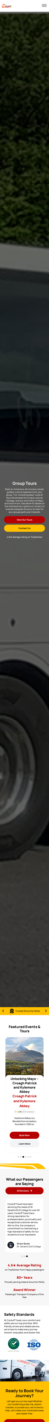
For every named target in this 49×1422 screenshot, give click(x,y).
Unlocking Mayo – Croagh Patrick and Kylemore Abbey (24, 1085)
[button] (3, 1010)
